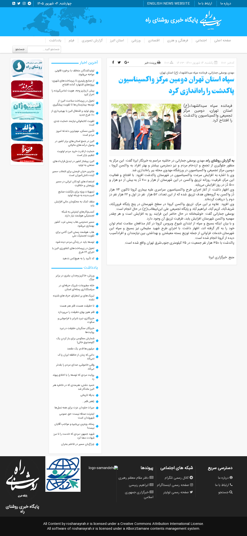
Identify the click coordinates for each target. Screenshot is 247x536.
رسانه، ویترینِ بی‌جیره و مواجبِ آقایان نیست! (74, 426)
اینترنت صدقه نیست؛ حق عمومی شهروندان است (76, 416)
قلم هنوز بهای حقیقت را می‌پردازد (76, 312)
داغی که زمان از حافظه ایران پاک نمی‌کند (76, 357)
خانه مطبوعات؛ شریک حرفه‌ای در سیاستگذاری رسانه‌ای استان (76, 287)
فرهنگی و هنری (177, 40)
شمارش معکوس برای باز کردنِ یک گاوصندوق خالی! (75, 340)
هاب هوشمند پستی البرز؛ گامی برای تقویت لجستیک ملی (75, 234)
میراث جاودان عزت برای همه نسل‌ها (74, 407)
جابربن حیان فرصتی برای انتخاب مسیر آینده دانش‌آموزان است (73, 173)
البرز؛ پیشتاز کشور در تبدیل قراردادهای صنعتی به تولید (73, 163)
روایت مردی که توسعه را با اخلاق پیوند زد (73, 377)
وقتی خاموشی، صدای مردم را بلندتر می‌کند (75, 367)
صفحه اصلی (222, 40)
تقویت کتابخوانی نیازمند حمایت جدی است (74, 123)
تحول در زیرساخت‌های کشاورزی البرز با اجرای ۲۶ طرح (73, 250)
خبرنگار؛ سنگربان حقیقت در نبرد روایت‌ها (77, 330)
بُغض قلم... (88, 401)
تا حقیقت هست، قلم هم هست (77, 306)
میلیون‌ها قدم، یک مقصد (80, 348)
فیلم (71, 40)
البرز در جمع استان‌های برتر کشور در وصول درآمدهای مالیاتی (74, 143)
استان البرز (117, 40)
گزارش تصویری (92, 40)
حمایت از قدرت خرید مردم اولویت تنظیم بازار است (75, 153)
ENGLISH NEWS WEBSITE (168, 4)
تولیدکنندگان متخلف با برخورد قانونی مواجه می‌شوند (74, 72)
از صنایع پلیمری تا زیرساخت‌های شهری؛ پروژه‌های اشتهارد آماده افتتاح (73, 83)
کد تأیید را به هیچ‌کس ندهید (78, 258)
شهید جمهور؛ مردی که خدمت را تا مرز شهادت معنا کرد (74, 436)
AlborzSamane (137, 529)
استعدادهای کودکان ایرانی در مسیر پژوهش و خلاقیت (75, 183)
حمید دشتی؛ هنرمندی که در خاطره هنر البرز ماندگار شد (73, 387)
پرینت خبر (151, 62)
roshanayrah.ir (77, 524)
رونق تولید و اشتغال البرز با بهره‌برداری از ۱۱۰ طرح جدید (72, 113)
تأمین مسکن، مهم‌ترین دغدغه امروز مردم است (75, 133)
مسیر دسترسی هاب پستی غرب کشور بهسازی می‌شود (74, 224)
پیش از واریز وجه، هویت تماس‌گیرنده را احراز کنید (73, 92)
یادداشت (55, 40)
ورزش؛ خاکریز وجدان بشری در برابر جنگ (75, 277)
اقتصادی (154, 40)
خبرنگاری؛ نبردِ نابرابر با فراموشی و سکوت (76, 320)
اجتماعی (201, 40)
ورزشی (136, 40)
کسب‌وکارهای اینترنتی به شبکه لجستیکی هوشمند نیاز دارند (78, 214)
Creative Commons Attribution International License (161, 524)
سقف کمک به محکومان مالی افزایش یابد (74, 203)
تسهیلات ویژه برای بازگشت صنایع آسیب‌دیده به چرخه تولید (76, 194)
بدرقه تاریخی (87, 395)
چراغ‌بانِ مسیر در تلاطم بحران (77, 444)
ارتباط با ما (205, 4)
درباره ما (225, 4)
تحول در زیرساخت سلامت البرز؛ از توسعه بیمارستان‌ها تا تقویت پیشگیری (73, 103)
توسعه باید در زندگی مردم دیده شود (74, 242)
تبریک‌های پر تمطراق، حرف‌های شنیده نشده (73, 298)
